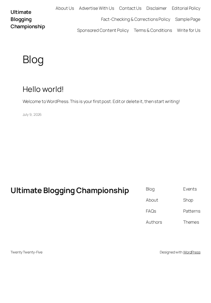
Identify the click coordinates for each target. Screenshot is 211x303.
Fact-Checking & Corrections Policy (135, 19)
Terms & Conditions (153, 30)
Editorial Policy (186, 8)
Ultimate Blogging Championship (28, 19)
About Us (65, 8)
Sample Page (187, 19)
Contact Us (130, 8)
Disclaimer (156, 8)
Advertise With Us (96, 8)
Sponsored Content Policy (103, 30)
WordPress (191, 252)
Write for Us (188, 30)
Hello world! (43, 89)
